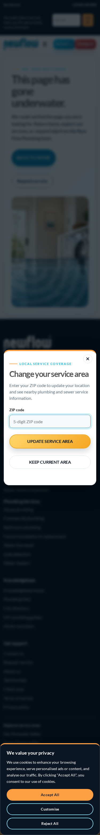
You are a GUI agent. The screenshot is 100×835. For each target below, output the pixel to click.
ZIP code (16, 410)
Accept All (50, 794)
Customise (50, 809)
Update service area (50, 441)
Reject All (49, 823)
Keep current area (50, 461)
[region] (50, 789)
